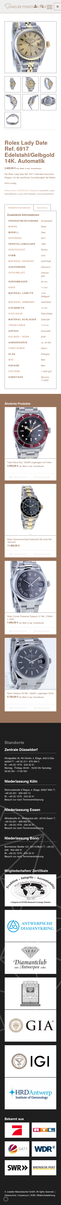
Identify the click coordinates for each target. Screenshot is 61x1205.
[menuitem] (34, 6)
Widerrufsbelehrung (46, 1195)
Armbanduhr (46, 220)
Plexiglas (45, 353)
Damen (44, 249)
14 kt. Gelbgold (45, 295)
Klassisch (45, 266)
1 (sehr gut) (46, 371)
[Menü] (47, 6)
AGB (33, 1195)
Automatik (46, 330)
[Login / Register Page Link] (34, 6)
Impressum (23, 1195)
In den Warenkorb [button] (19, 477)
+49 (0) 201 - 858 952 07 (17, 821)
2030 (43, 336)
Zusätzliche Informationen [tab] (19, 207)
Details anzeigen (42, 477)
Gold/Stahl (46, 261)
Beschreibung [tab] (42, 207)
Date (43, 232)
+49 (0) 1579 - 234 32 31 (21, 764)
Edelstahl (45, 319)
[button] (6, 1199)
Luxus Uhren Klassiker (27, 193)
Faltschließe (46, 313)
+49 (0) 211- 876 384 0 (27, 761)
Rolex (43, 226)
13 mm (44, 307)
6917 (43, 238)
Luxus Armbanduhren (45, 193)
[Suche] (40, 6)
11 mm (44, 287)
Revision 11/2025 (45, 378)
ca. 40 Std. (46, 342)
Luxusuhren (44, 190)
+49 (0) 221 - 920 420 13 (17, 793)
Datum (44, 348)
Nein (43, 359)
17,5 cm (45, 325)
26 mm (44, 281)
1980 (43, 243)
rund (43, 255)
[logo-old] (25, 6)
